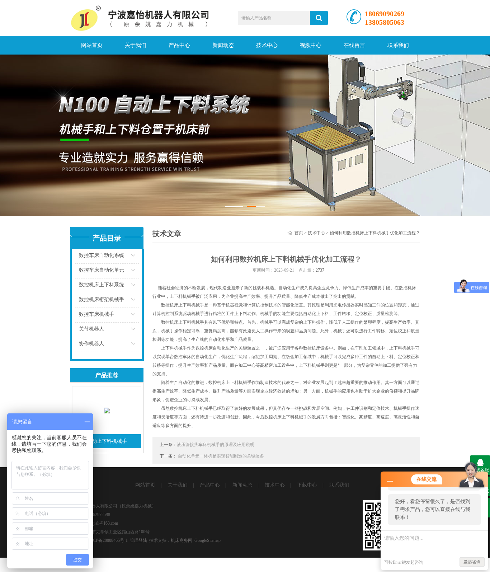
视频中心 (310, 45)
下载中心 (307, 485)
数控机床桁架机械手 (101, 299)
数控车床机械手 (96, 314)
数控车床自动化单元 (101, 270)
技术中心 (267, 45)
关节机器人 (91, 329)
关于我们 (135, 45)
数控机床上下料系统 (101, 284)
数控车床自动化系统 (101, 255)
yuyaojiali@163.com (100, 523)
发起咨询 (472, 561)
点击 (137, 257)
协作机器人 (91, 343)
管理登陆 (138, 540)
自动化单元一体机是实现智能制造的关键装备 (221, 456)
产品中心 (179, 45)
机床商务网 (181, 540)
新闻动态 (223, 45)
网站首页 (92, 45)
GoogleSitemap (207, 540)
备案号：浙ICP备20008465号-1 (99, 540)
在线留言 (354, 45)
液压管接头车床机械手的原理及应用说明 (215, 444)
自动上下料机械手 (107, 441)
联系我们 (398, 45)
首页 (299, 232)
